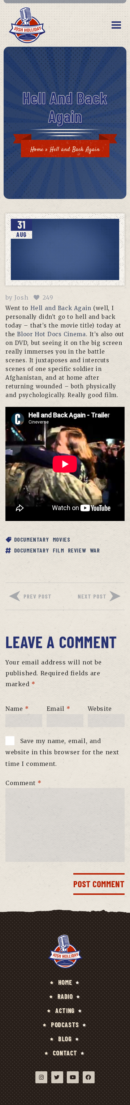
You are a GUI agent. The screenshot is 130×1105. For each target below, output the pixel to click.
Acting (65, 1010)
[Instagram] (41, 1077)
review (77, 550)
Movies (61, 539)
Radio (65, 996)
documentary (31, 550)
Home (36, 150)
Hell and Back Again (60, 308)
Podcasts (65, 1025)
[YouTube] (73, 1077)
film (58, 550)
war (95, 550)
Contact (65, 1053)
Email (58, 708)
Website (100, 708)
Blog (65, 1039)
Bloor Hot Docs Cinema (51, 334)
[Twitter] (57, 1077)
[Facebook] (89, 1077)
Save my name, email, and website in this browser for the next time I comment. (62, 752)
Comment (23, 782)
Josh (21, 297)
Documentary (31, 539)
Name (17, 708)
